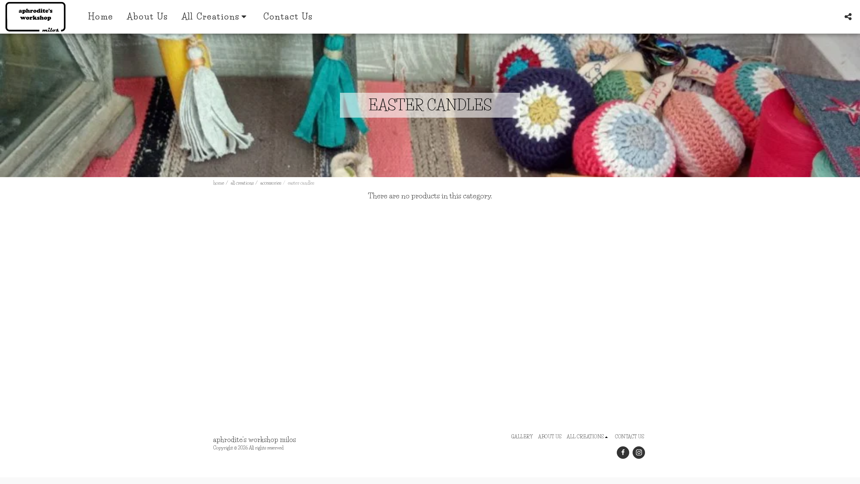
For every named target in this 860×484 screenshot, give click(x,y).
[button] (848, 16)
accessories (270, 183)
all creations (242, 183)
